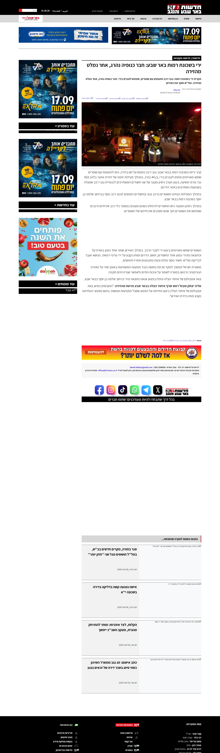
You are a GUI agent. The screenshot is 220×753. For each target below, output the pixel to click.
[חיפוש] (20, 10)
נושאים (129, 750)
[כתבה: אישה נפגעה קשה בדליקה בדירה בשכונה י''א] (170, 600)
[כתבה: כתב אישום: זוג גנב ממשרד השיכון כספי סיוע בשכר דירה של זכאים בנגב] (170, 675)
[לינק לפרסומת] (48, 61)
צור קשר (128, 741)
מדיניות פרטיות (64, 733)
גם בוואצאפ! (66, 724)
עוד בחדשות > (64, 204)
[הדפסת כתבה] (88, 98)
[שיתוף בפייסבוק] (128, 98)
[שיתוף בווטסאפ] (142, 98)
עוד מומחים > (64, 283)
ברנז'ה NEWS (174, 340)
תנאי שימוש (66, 737)
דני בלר (165, 340)
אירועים (117, 18)
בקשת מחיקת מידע (62, 741)
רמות (190, 340)
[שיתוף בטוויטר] (115, 98)
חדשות (198, 18)
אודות (130, 737)
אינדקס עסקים (130, 11)
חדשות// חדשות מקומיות (186, 58)
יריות (194, 340)
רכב (181, 340)
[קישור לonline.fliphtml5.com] (141, 352)
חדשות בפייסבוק (64, 750)
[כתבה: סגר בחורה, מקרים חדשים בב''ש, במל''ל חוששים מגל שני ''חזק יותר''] (170, 562)
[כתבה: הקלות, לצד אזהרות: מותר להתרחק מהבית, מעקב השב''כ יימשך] (170, 637)
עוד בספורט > (64, 125)
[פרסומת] (156, 35)
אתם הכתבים (65, 745)
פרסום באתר (113, 11)
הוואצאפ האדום (97, 11)
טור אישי (130, 18)
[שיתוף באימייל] (102, 98)
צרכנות (143, 18)
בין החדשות (173, 18)
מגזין (130, 745)
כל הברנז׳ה (157, 18)
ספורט (186, 18)
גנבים (185, 340)
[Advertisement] (141, 321)
